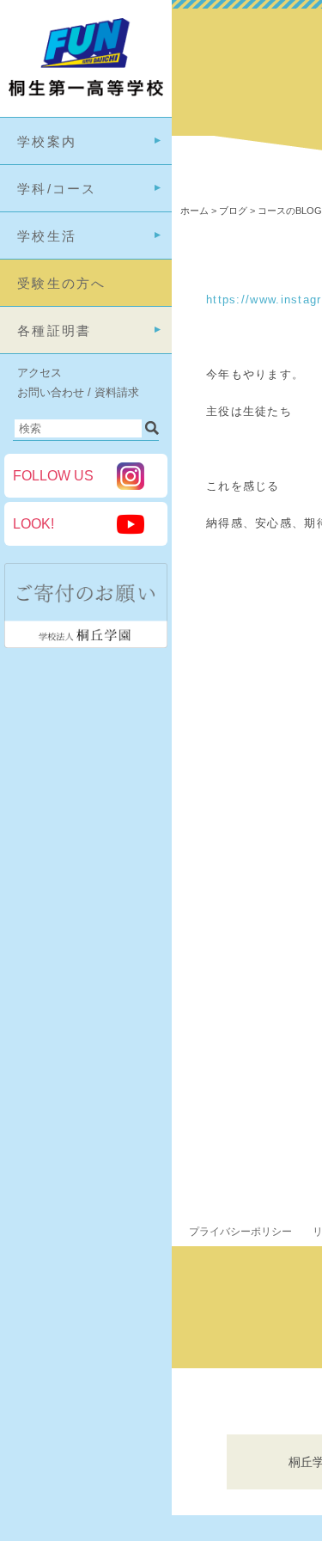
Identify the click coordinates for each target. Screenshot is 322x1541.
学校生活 (46, 236)
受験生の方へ (61, 283)
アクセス (39, 372)
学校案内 (46, 141)
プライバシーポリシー (240, 1231)
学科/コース (57, 188)
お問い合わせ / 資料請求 (78, 392)
